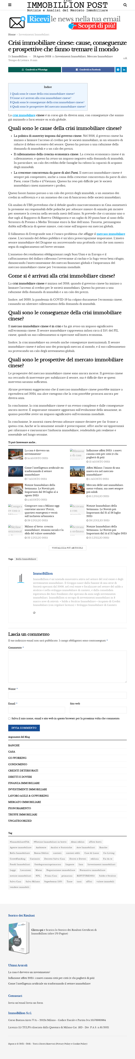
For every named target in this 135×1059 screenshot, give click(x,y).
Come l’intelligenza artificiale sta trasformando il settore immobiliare (44, 471)
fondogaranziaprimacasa (48, 864)
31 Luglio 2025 (98, 496)
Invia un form (34, 1002)
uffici (89, 881)
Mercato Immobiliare (100, 56)
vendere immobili (19, 887)
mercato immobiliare (111, 234)
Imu (81, 864)
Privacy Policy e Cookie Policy (71, 1044)
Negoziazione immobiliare (60, 870)
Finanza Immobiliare (24, 783)
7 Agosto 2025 (37, 478)
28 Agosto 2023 (42, 56)
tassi (79, 881)
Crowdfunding (18, 859)
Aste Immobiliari (86, 847)
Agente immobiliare (20, 847)
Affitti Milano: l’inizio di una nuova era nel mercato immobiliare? (103, 471)
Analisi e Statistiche (61, 847)
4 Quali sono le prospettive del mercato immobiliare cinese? (48, 106)
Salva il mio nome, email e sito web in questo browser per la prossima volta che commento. (66, 718)
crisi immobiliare (24, 115)
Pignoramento (19, 808)
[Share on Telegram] (118, 69)
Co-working (17, 757)
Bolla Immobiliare (26, 559)
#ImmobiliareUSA (19, 842)
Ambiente (41, 847)
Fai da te (107, 859)
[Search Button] (125, 5)
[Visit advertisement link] (67, 24)
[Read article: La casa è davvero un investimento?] (15, 454)
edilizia (95, 859)
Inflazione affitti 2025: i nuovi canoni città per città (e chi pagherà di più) (104, 454)
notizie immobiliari (20, 876)
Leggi (13, 870)
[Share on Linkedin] (124, 69)
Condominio (17, 764)
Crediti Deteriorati (23, 770)
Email (13, 703)
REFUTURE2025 (86, 876)
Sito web (75, 703)
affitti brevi (95, 842)
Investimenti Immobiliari (34, 34)
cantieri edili (73, 853)
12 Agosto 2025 (99, 461)
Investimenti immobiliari (101, 864)
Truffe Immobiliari (22, 814)
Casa (11, 751)
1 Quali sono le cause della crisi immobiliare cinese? (42, 93)
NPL (38, 876)
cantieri (57, 853)
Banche (14, 745)
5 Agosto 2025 (98, 478)
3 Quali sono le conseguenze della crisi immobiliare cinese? (47, 102)
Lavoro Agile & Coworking (28, 795)
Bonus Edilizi (41, 853)
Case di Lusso (91, 853)
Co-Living (109, 853)
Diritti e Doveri (20, 776)
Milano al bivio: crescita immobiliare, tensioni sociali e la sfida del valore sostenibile (44, 530)
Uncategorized (20, 820)
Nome (13, 688)
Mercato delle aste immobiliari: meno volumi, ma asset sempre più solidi (105, 488)
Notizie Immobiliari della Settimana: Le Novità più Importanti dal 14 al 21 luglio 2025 (106, 530)
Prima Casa (51, 876)
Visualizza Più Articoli (67, 548)
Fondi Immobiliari (20, 864)
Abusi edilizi (77, 842)
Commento (16, 647)
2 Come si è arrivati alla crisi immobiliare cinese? (40, 98)
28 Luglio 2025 (98, 520)
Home (12, 34)
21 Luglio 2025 (98, 537)
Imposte (70, 864)
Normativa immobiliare (92, 870)
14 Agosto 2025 (37, 458)
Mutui (39, 870)
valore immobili (105, 881)
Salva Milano (33, 881)
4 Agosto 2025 (37, 499)
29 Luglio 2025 (37, 520)
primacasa (67, 876)
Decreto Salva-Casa (54, 859)
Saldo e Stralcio (107, 876)
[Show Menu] (9, 5)
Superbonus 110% (53, 881)
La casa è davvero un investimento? (29, 972)
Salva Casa (15, 881)
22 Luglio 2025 (37, 537)
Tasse (69, 881)
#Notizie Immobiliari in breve (50, 842)
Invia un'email (17, 1002)
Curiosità (35, 859)
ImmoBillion (19, 56)
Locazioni (25, 870)
